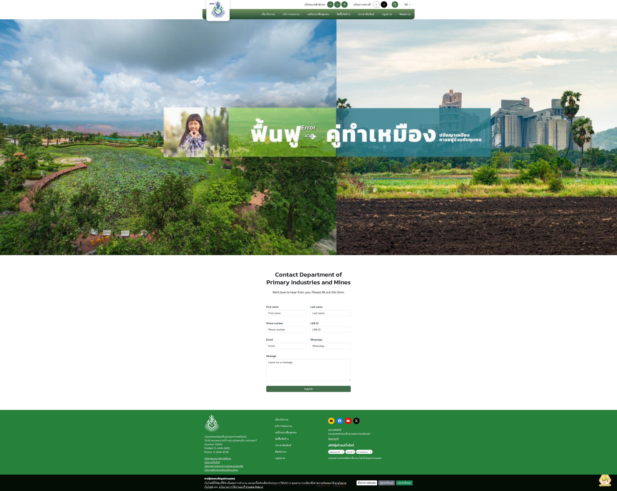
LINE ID (314, 323)
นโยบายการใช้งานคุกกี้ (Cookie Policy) (241, 487)
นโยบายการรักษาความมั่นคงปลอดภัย (223, 466)
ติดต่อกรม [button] (405, 14)
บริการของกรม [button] (291, 14)
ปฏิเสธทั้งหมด (386, 483)
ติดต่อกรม (280, 452)
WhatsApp (316, 340)
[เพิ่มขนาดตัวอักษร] (344, 4)
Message (271, 356)
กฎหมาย (387, 14)
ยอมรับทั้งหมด (404, 483)
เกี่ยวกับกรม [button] (268, 14)
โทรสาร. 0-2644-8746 (216, 452)
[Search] (395, 4)
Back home (308, 147)
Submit (308, 389)
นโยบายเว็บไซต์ (212, 462)
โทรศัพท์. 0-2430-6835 (217, 448)
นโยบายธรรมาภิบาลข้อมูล (217, 458)
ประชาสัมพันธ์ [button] (366, 14)
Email (269, 340)
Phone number (274, 323)
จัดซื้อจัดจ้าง (282, 439)
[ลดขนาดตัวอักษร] (330, 4)
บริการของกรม (283, 426)
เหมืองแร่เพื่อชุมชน (318, 14)
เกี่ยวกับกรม (281, 419)
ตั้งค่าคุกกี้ (333, 439)
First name (272, 307)
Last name (316, 307)
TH (406, 4)
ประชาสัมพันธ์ (283, 445)
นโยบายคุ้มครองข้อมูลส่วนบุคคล (221, 470)
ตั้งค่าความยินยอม (367, 483)
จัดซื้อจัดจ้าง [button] (343, 14)
